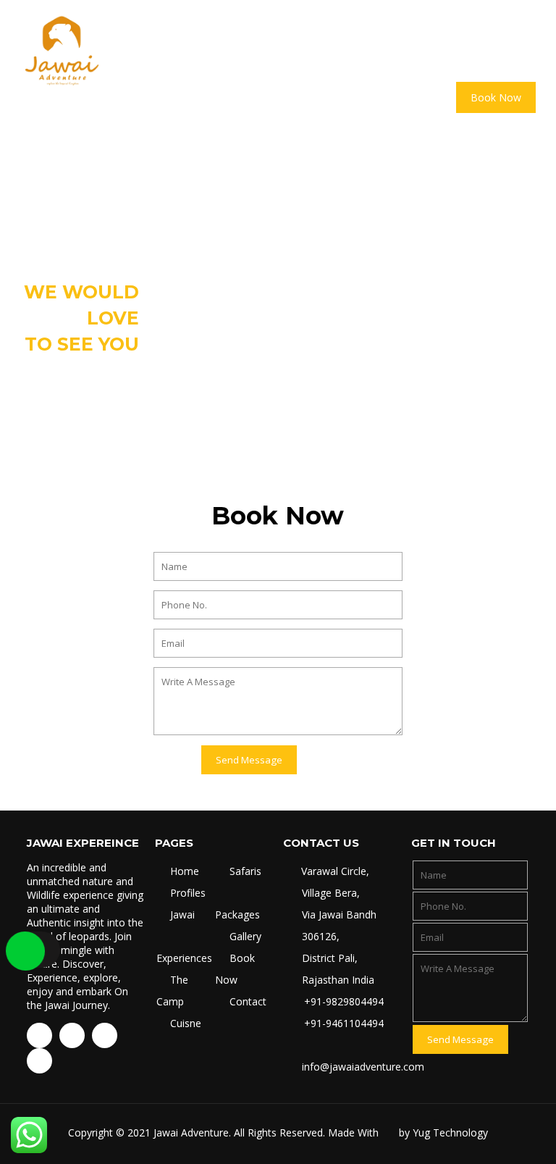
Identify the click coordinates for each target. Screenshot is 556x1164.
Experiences (184, 958)
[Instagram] (104, 1035)
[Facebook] (39, 1035)
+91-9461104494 (342, 1023)
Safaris (245, 871)
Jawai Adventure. (192, 1132)
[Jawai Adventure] (62, 50)
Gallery (245, 936)
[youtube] (72, 1035)
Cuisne (185, 1023)
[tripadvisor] (39, 1060)
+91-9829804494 (342, 1001)
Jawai (182, 914)
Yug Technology (450, 1132)
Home (184, 871)
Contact (247, 1001)
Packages (237, 914)
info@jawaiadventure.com (363, 1066)
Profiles (188, 893)
